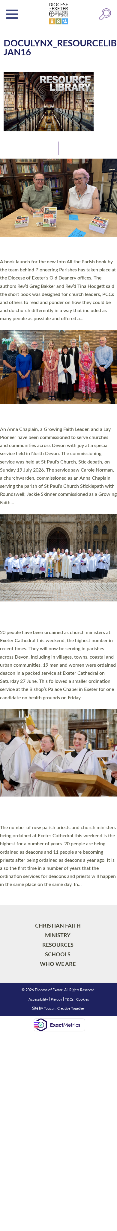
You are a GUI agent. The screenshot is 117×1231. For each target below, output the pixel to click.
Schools (57, 955)
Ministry (57, 935)
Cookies (82, 999)
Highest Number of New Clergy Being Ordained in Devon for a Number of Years (51, 812)
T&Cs (69, 999)
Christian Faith (58, 926)
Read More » (11, 326)
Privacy (56, 999)
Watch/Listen (77, 148)
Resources (58, 945)
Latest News (18, 148)
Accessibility (38, 999)
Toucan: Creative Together (64, 1008)
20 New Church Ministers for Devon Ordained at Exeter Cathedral (48, 617)
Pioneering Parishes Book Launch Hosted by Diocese (55, 249)
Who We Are (58, 964)
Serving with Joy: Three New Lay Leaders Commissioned (52, 417)
